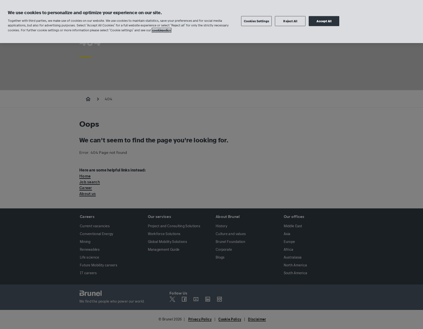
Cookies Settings (256, 21)
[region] (211, 21)
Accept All (324, 21)
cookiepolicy (161, 30)
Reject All (290, 21)
